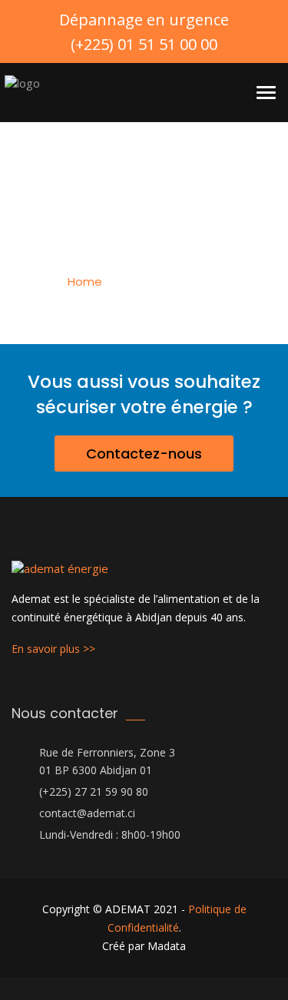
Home (85, 281)
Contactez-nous (144, 453)
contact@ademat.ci (87, 813)
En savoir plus (47, 648)
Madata (166, 946)
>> (89, 648)
